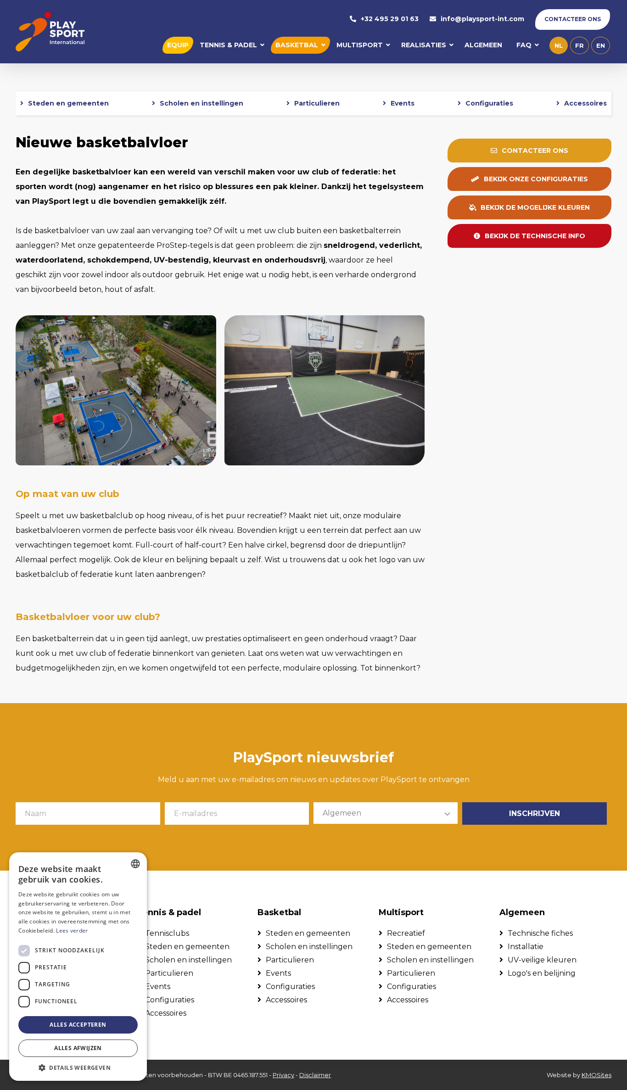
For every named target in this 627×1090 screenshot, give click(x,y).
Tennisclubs (167, 933)
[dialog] (78, 966)
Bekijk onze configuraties (536, 179)
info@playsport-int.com (482, 19)
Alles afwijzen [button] (78, 1048)
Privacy (283, 1075)
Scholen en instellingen (201, 103)
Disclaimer (315, 1075)
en (600, 45)
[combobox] (135, 863)
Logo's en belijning (542, 973)
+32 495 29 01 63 (390, 19)
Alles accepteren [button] (78, 1025)
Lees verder (72, 930)
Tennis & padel (228, 45)
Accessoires (585, 103)
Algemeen (483, 45)
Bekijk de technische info (535, 236)
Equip (178, 45)
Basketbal (296, 45)
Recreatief (406, 933)
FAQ (524, 45)
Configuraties (489, 103)
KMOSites (596, 1075)
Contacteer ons (572, 19)
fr (579, 45)
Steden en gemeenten (68, 103)
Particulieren (317, 103)
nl (558, 45)
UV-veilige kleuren (542, 960)
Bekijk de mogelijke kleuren (535, 207)
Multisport (359, 45)
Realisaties (423, 45)
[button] (78, 1067)
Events (402, 103)
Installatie (525, 946)
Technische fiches (540, 933)
